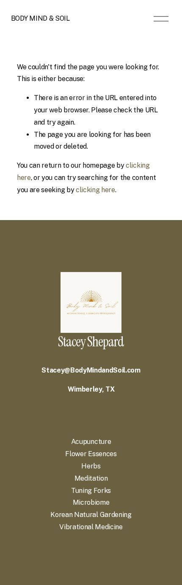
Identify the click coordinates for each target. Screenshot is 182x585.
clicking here (95, 190)
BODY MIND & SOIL (40, 18)
